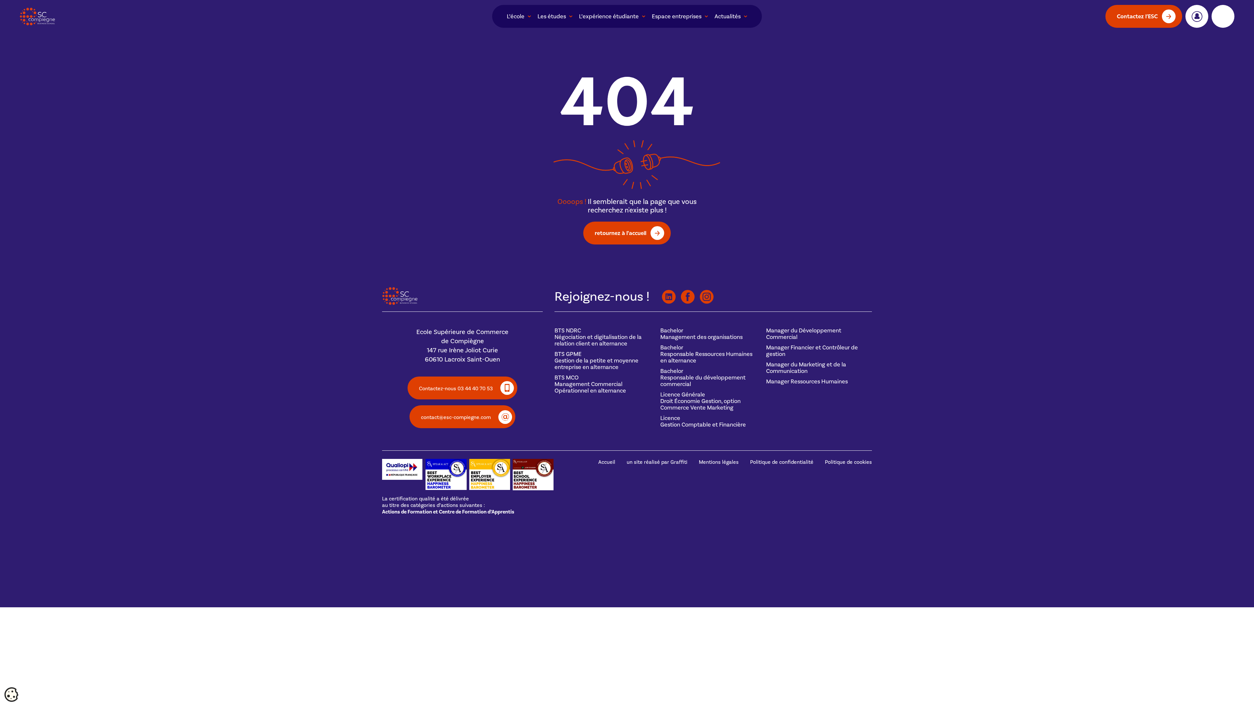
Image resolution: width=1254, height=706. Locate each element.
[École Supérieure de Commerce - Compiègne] (400, 303)
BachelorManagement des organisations (701, 334)
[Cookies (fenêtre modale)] (11, 695)
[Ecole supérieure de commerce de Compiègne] (78, 16)
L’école (515, 16)
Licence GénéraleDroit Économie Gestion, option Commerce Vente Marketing (700, 401)
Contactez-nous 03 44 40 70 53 (456, 388)
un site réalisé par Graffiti (657, 462)
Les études (552, 16)
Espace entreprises (676, 16)
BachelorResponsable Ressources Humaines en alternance (706, 354)
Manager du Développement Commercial (803, 334)
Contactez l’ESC (1137, 16)
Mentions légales (719, 462)
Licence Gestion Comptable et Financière (703, 421)
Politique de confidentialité (781, 462)
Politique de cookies (848, 462)
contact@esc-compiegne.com (456, 417)
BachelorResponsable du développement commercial (703, 377)
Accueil (606, 462)
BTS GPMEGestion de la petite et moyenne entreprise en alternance (596, 360)
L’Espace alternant (1223, 16)
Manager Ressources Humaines (807, 381)
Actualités (728, 16)
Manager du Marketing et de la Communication (806, 368)
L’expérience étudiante (609, 16)
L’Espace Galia (1196, 16)
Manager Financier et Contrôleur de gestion (812, 351)
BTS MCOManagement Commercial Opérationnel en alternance (590, 384)
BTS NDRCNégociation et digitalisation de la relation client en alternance (598, 337)
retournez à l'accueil (620, 232)
